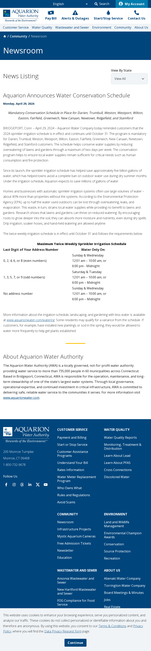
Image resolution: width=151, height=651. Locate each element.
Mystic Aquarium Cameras (76, 536)
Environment (101, 27)
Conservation (114, 544)
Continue (75, 643)
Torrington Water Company (124, 586)
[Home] (4, 36)
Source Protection (117, 551)
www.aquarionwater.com (21, 397)
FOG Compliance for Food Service (76, 602)
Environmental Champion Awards (123, 535)
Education (64, 558)
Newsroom (65, 522)
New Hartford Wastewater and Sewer (76, 591)
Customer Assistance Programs (72, 454)
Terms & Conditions (112, 626)
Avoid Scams (66, 502)
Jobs (107, 600)
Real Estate (112, 607)
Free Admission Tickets (74, 543)
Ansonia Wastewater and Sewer (75, 580)
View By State (121, 70)
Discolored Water (117, 477)
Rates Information (70, 470)
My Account (134, 4)
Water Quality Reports (120, 437)
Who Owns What (69, 488)
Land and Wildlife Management (116, 524)
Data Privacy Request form (63, 631)
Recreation (112, 558)
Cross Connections (118, 470)
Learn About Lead (117, 456)
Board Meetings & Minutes (124, 593)
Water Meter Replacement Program (76, 479)
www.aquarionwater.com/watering (31, 320)
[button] (102, 4)
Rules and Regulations (73, 495)
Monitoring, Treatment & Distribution (122, 446)
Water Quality (42, 27)
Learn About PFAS (117, 463)
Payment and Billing (72, 437)
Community (122, 27)
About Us (141, 27)
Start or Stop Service (72, 445)
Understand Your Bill (72, 463)
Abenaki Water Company (122, 578)
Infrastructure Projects (74, 529)
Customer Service (16, 27)
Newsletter (65, 550)
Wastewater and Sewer (72, 27)
